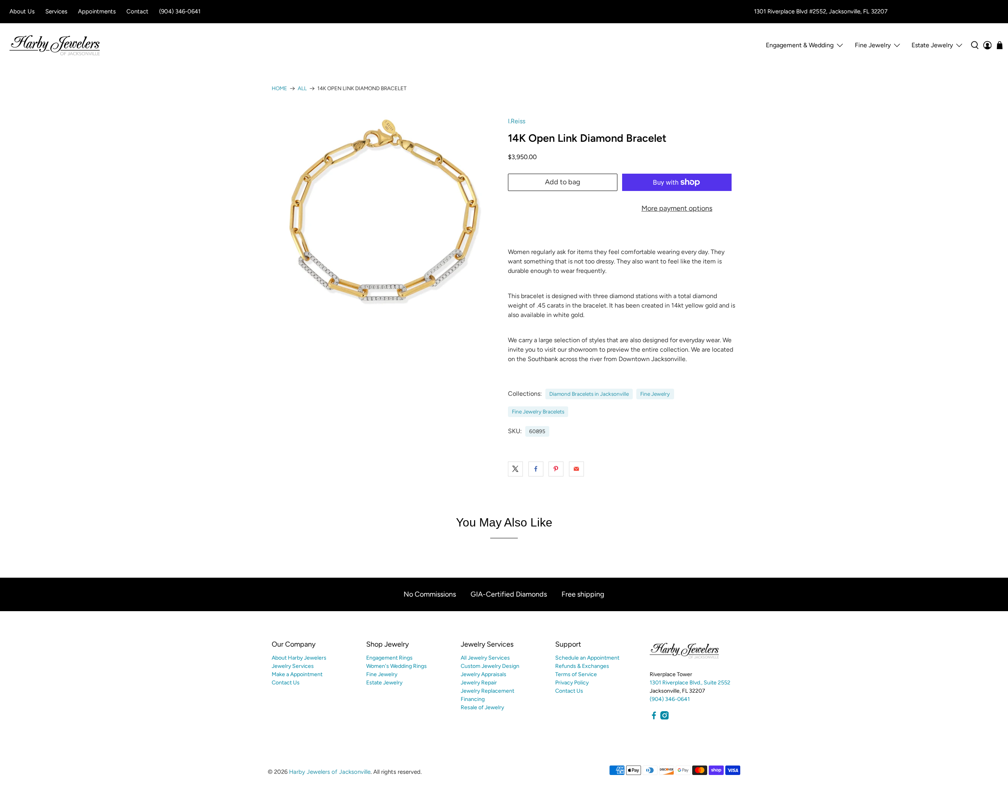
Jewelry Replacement (487, 691)
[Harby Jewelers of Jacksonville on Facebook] (654, 717)
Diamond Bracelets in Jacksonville (589, 394)
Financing (473, 699)
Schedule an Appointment (587, 657)
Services (56, 11)
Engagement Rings (389, 657)
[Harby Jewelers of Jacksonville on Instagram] (664, 717)
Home (279, 88)
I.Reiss (516, 121)
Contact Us (286, 682)
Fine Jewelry (655, 394)
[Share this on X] (515, 469)
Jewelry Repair (479, 682)
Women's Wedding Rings (396, 666)
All (302, 88)
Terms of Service (576, 674)
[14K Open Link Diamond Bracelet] (386, 216)
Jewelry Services (293, 666)
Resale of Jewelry (482, 707)
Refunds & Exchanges (582, 666)
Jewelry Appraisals (483, 674)
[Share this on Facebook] (535, 469)
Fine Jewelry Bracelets (538, 411)
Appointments (97, 11)
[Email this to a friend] (576, 469)
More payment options (676, 208)
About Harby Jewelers (299, 657)
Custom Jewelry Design (490, 666)
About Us (22, 11)
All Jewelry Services (485, 657)
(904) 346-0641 (179, 11)
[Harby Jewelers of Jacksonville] (54, 45)
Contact (137, 11)
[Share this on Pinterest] (555, 469)
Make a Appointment (297, 674)
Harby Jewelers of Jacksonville (330, 771)
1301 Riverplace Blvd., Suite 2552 (690, 682)
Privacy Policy (572, 682)
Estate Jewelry (932, 45)
